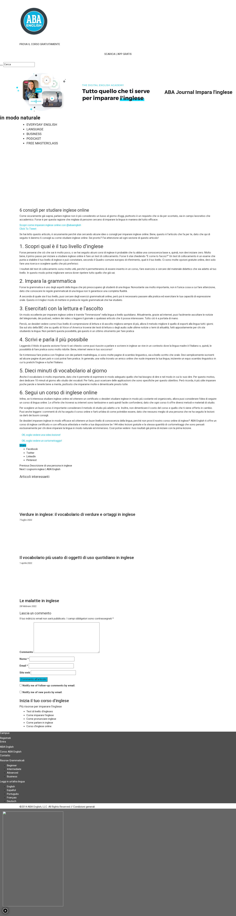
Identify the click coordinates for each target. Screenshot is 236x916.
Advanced (12, 772)
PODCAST (33, 139)
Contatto (5, 755)
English (11, 786)
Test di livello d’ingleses (39, 711)
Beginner (12, 765)
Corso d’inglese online (38, 726)
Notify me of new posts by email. (42, 692)
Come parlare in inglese (39, 722)
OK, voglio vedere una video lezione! (41, 434)
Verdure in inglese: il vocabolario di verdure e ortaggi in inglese (77, 514)
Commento (26, 652)
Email (24, 665)
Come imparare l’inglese (40, 715)
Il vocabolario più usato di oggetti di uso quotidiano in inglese (77, 557)
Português (13, 794)
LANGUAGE (34, 129)
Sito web (25, 672)
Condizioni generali (84, 806)
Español (11, 790)
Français (12, 797)
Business (12, 776)
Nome (24, 659)
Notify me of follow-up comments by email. (48, 685)
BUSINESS (33, 134)
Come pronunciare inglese (41, 718)
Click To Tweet (28, 228)
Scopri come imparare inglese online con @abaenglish (50, 225)
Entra (3, 741)
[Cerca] (1, 65)
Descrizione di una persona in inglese (46, 465)
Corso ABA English (10, 751)
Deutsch (11, 801)
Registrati (5, 738)
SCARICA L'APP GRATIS (118, 54)
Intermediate (14, 769)
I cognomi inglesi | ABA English (40, 469)
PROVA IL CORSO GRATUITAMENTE (40, 44)
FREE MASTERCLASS (42, 143)
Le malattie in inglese (39, 600)
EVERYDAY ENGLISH (41, 125)
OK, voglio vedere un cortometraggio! (42, 440)
